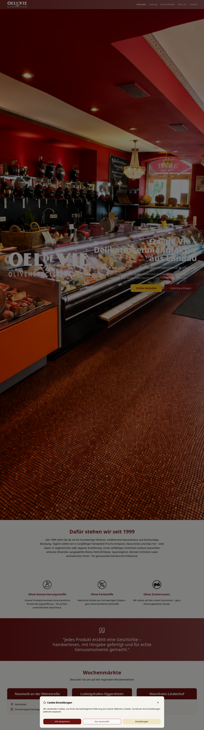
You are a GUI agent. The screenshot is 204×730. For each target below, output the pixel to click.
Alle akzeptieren (62, 721)
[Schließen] (158, 702)
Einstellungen (141, 721)
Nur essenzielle (102, 721)
